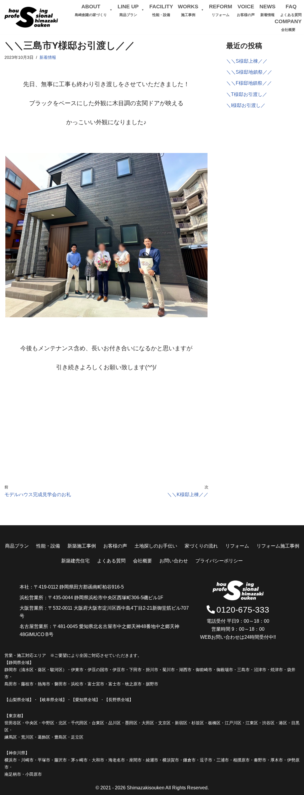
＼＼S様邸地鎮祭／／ (249, 72)
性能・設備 (48, 545)
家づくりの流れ (201, 545)
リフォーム (237, 545)
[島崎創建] (31, 17)
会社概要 (142, 560)
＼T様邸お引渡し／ (246, 94)
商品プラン (17, 545)
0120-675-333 (242, 609)
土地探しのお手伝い (155, 545)
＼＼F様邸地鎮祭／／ (249, 83)
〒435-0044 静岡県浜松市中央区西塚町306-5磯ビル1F (105, 597)
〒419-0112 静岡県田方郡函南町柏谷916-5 (79, 586)
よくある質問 (111, 560)
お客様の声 (115, 545)
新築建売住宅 (75, 560)
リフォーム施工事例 (277, 545)
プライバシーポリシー (219, 560)
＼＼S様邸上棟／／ (246, 61)
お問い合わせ (173, 560)
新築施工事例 (81, 545)
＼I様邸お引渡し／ (245, 105)
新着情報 (47, 57)
